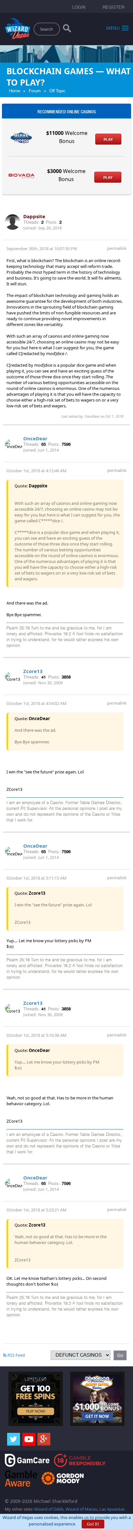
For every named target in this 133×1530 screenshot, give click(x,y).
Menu (113, 27)
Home (14, 90)
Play (108, 139)
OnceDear (35, 438)
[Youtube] (28, 1439)
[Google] (43, 1439)
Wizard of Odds (49, 1509)
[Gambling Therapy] (63, 1478)
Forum (35, 90)
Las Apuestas (112, 1509)
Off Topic (57, 90)
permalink (117, 248)
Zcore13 (33, 671)
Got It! (93, 1524)
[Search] (67, 30)
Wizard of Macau (81, 1509)
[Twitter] (13, 1439)
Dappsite (34, 216)
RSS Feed (15, 1355)
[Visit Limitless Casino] (35, 1398)
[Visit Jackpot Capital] (97, 1398)
